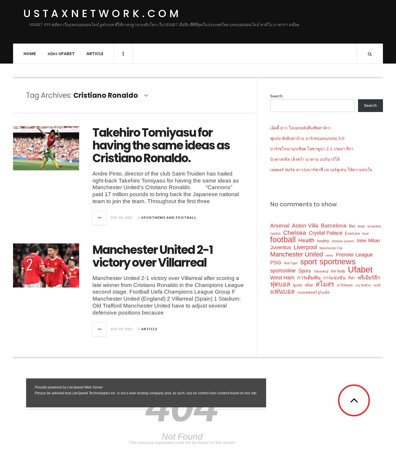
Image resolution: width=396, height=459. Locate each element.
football (283, 240)
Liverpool (305, 247)
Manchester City (331, 248)
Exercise (352, 233)
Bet (352, 226)
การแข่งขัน (334, 277)
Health (306, 240)
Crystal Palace (325, 233)
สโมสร (325, 284)
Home (29, 54)
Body (361, 226)
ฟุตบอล (280, 284)
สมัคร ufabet (61, 54)
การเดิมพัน (309, 278)
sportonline (283, 271)
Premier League (354, 255)
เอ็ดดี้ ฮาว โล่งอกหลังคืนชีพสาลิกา (300, 128)
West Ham (282, 277)
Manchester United (296, 254)
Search (276, 95)
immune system (343, 241)
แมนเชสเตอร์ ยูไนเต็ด (313, 292)
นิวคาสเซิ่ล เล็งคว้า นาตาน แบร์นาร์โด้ (305, 159)
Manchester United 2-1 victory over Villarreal (152, 256)
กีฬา (351, 278)
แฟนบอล (282, 291)
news (329, 255)
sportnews (337, 262)
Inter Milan (368, 240)
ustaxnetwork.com (102, 14)
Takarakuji (321, 271)
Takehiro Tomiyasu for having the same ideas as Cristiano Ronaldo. (161, 145)
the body (338, 271)
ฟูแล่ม (297, 285)
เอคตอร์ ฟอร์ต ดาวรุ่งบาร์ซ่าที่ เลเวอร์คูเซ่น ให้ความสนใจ (321, 169)
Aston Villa (305, 226)
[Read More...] (100, 218)
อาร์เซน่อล (345, 285)
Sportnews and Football (169, 217)
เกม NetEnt (362, 285)
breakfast (374, 226)
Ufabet (360, 269)
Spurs (304, 271)
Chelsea (294, 233)
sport (308, 262)
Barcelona (333, 226)
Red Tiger (291, 263)
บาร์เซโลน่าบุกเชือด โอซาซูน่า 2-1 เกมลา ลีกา (311, 149)
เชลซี (376, 285)
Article (94, 54)
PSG (275, 262)
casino (275, 234)
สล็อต (309, 285)
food (365, 233)
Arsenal (279, 226)
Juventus (280, 247)
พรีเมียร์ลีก (369, 278)
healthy (323, 241)
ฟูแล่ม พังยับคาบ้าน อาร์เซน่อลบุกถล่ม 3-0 (307, 138)
